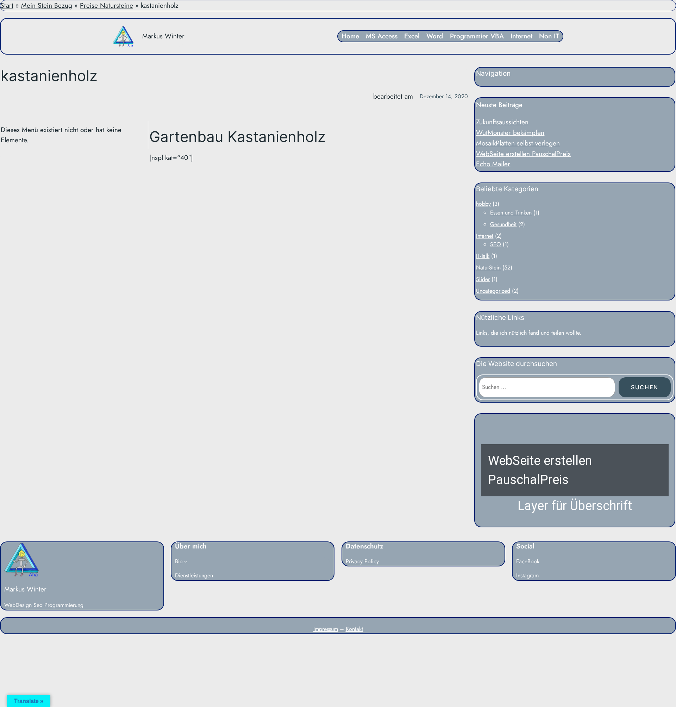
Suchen (644, 387)
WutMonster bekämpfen (510, 132)
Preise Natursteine (106, 5)
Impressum (325, 629)
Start (6, 5)
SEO (495, 244)
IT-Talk (482, 256)
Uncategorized (493, 291)
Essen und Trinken (511, 213)
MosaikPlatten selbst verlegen (518, 143)
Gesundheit (503, 224)
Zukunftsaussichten (502, 122)
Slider (483, 279)
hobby (483, 204)
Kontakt (354, 629)
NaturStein (488, 267)
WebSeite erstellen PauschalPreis (523, 154)
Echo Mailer (493, 164)
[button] (574, 470)
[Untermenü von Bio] (186, 561)
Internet (484, 236)
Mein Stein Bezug (46, 5)
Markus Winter (163, 36)
